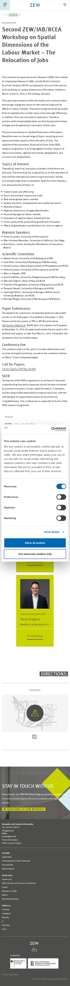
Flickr (4, 929)
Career (5, 887)
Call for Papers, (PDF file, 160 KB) (19, 369)
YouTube (6, 925)
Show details (51, 531)
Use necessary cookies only (35, 554)
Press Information (10, 840)
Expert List (6, 879)
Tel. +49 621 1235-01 (11, 827)
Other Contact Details (11, 843)
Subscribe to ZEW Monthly (25, 809)
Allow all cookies (35, 542)
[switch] (61, 497)
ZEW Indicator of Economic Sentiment (19, 883)
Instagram (6, 914)
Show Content (35, 725)
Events (13, 14)
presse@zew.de (9, 837)
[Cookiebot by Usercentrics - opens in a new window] (51, 429)
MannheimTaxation (10, 899)
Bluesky (5, 918)
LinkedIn (6, 910)
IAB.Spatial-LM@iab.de (14, 325)
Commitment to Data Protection (16, 861)
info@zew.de (8, 831)
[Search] (65, 5)
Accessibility (7, 865)
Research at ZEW (9, 891)
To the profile (35, 562)
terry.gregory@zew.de (34, 624)
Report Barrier (8, 869)
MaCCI (5, 895)
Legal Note (6, 857)
